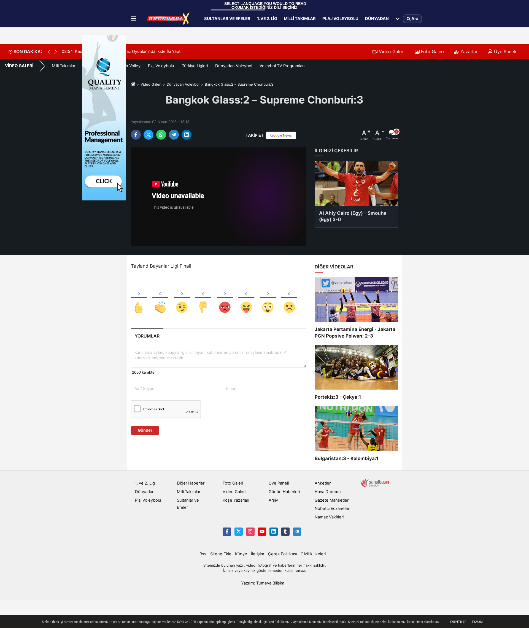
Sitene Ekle (220, 553)
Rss (202, 553)
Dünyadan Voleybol (233, 65)
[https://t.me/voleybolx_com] (297, 532)
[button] (55, 51)
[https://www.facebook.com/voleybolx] (227, 532)
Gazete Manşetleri (332, 500)
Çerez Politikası (282, 553)
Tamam (477, 622)
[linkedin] (186, 135)
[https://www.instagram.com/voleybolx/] (250, 532)
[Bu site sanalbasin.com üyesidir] (374, 482)
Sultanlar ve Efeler (227, 18)
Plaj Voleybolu (340, 18)
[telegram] (174, 135)
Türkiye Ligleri (195, 65)
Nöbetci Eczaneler (332, 508)
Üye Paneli (504, 51)
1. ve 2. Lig (267, 18)
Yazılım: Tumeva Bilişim (262, 583)
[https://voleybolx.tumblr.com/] (285, 532)
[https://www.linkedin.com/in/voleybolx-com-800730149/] (273, 532)
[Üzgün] (289, 298)
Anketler (323, 483)
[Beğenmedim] (203, 298)
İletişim (257, 553)
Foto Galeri (432, 51)
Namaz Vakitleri (329, 517)
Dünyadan (377, 18)
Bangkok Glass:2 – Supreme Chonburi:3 (239, 84)
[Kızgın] (225, 298)
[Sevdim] (182, 298)
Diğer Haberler (190, 483)
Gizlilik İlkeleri (313, 553)
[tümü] (397, 19)
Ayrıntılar (458, 622)
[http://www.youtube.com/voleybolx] (262, 532)
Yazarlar (468, 51)
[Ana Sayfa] (133, 84)
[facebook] (136, 135)
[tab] (147, 336)
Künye (241, 553)
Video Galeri (390, 51)
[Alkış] (160, 298)
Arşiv (273, 500)
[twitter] (148, 135)
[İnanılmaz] (268, 298)
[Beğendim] (139, 298)
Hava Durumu (328, 491)
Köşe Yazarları (236, 500)
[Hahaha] (246, 298)
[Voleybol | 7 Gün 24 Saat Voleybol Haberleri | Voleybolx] (168, 18)
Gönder (145, 430)
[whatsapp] (161, 135)
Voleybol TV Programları (282, 65)
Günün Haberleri (284, 491)
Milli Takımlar (300, 18)
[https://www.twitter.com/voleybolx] (238, 532)
